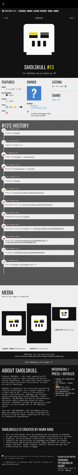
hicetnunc (40, 440)
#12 (6, 18)
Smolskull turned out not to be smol (64, 394)
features (22, 10)
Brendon (17, 133)
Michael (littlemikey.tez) (39, 107)
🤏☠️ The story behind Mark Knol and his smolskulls (64, 389)
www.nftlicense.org (10, 464)
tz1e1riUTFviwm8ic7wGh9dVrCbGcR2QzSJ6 (28, 193)
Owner (29, 10)
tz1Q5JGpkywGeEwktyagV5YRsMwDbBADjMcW (48, 228)
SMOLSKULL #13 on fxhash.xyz (40, 73)
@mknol (68, 470)
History (43, 10)
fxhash (52, 440)
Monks (35, 446)
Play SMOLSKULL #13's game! (37, 362)
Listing (36, 10)
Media (50, 10)
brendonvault (29, 157)
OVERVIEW (39, 18)
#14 (71, 18)
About (56, 10)
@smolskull (63, 459)
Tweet (54, 100)
